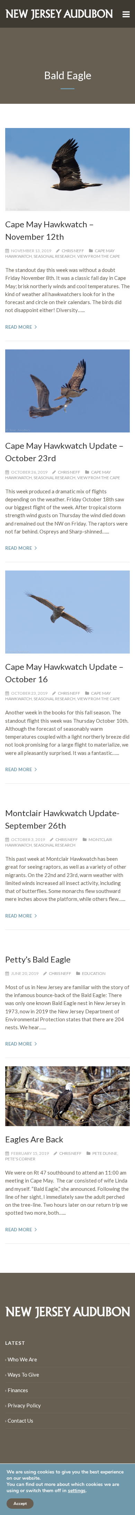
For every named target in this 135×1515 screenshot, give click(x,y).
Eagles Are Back (34, 1139)
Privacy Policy (24, 1405)
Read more (18, 327)
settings (77, 1491)
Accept (20, 1503)
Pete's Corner (20, 1158)
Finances (18, 1390)
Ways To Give (23, 1374)
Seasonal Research (54, 256)
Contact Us (20, 1420)
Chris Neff (73, 250)
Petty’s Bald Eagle (38, 959)
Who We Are (22, 1359)
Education (94, 973)
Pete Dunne (104, 1153)
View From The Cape (98, 256)
